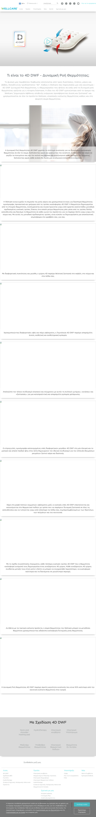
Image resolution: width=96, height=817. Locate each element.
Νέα (45, 9)
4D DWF (6, 773)
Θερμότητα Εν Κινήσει (40, 787)
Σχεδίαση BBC (7, 775)
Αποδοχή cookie (82, 804)
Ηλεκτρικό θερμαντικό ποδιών (43, 780)
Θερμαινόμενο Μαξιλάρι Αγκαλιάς (44, 775)
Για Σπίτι (6, 778)
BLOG (51, 9)
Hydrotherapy (7, 780)
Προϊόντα (6, 784)
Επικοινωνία (32, 3)
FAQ (65, 778)
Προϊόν (28, 9)
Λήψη (66, 773)
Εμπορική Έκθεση (87, 775)
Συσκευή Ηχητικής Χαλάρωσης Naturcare (16, 782)
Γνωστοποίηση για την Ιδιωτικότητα (48, 810)
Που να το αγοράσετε (88, 3)
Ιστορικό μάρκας (46, 793)
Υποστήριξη (37, 9)
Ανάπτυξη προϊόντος (48, 798)
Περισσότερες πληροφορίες (82, 811)
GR (23, 3)
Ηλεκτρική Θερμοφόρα (41, 778)
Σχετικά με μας (61, 9)
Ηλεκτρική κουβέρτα (40, 773)
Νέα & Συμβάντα (87, 773)
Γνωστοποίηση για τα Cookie (15, 812)
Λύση (21, 9)
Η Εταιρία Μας (46, 795)
